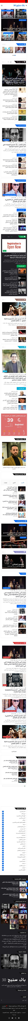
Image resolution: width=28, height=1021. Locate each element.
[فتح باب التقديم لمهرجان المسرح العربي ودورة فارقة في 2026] (23, 895)
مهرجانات (21, 44)
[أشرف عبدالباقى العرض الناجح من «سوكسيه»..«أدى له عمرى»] (22, 407)
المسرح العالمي (23, 20)
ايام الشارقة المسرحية (8, 33)
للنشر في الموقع (13, 1012)
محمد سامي (21, 84)
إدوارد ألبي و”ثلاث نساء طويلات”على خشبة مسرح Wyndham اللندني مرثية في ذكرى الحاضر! (14, 29)
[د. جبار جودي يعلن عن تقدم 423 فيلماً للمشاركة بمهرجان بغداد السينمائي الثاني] (22, 284)
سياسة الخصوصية (6, 1012)
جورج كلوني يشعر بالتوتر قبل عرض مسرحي (10, 779)
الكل (10, 61)
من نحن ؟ (14, 1014)
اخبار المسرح (23, 537)
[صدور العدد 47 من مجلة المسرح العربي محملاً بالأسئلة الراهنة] (22, 118)
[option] (14, 25)
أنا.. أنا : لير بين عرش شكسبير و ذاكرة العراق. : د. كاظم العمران (12, 1)
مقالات (24, 10)
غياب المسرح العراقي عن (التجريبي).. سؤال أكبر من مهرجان (8, 16)
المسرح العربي (21, 125)
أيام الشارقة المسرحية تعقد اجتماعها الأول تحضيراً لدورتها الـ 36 (8, 39)
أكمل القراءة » (21, 155)
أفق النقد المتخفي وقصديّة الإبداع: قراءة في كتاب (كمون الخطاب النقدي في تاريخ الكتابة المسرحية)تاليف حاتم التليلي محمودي (10, 93)
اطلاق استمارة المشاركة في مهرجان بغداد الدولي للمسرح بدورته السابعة (9, 889)
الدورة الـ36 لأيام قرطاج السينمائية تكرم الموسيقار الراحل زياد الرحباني (11, 292)
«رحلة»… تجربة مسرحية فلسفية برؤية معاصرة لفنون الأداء (10, 100)
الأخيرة (22, 482)
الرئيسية (23, 1012)
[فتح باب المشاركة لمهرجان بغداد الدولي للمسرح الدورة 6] (23, 883)
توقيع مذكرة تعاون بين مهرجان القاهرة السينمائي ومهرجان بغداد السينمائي (9, 272)
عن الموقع (19, 1012)
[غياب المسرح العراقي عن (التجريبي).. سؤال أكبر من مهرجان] (7, 13)
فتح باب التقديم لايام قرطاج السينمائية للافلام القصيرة (11, 278)
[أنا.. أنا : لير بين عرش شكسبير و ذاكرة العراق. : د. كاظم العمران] (20, 36)
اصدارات (23, 835)
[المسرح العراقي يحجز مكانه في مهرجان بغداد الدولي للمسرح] (5, 916)
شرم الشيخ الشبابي (21, 826)
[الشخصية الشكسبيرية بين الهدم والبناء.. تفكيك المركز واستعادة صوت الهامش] (22, 332)
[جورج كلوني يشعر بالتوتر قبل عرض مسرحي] (22, 780)
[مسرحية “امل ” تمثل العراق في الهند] (14, 926)
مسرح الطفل (22, 854)
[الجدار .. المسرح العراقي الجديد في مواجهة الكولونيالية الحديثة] (23, 916)
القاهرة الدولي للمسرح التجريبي (18, 822)
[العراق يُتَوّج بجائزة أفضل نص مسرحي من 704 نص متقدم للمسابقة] (14, 921)
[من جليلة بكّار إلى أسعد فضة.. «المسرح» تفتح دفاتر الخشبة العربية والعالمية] (14, 75)
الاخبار (24, 846)
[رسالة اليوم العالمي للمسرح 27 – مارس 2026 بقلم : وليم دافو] (14, 542)
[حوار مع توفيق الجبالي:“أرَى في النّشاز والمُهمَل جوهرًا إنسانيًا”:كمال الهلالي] (22, 400)
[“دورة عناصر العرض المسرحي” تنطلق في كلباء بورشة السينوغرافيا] (22, 171)
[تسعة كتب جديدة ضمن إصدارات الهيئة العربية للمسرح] (22, 112)
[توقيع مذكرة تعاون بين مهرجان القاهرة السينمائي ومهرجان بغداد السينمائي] (22, 270)
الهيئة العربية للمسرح (21, 815)
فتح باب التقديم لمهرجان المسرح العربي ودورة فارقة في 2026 (10, 895)
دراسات (23, 863)
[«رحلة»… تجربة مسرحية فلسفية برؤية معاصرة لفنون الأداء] (22, 100)
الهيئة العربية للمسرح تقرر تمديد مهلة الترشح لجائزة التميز (9, 106)
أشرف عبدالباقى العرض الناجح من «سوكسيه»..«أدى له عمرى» (10, 408)
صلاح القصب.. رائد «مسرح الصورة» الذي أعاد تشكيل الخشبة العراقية (14, 145)
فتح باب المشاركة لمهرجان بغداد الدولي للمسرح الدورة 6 (10, 882)
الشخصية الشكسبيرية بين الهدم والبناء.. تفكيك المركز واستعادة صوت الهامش (9, 333)
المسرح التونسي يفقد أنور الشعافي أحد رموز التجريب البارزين (10, 767)
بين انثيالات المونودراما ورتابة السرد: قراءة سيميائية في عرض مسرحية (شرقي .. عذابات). (10, 229)
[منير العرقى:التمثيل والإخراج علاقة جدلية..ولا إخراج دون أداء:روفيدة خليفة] (22, 393)
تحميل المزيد (14, 751)
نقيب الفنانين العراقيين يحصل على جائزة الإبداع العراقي (10, 761)
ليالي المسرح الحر (21, 848)
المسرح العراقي (23, 33)
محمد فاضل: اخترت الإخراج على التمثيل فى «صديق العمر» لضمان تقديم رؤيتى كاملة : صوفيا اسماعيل (14, 378)
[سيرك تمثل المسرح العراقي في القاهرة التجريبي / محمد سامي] (23, 921)
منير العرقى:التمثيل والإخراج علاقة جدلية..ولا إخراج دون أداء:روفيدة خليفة (10, 394)
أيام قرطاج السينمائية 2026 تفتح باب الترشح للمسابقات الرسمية (15, 256)
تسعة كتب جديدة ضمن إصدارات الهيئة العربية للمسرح (10, 112)
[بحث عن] (26, 5)
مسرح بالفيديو (22, 865)
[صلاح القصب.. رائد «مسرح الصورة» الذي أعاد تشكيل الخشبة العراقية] (22, 220)
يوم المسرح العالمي (21, 850)
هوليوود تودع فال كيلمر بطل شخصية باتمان (11, 773)
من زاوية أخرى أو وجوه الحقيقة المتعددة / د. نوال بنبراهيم (10, 340)
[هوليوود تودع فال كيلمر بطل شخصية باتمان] (22, 774)
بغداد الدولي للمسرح (21, 841)
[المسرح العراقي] (14, 561)
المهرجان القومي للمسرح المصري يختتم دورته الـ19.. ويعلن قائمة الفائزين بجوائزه (14, 966)
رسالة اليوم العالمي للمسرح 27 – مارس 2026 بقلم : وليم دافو (14, 546)
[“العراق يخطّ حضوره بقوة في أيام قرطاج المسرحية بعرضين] (14, 916)
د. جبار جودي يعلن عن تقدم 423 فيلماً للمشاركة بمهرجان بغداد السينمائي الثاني (10, 285)
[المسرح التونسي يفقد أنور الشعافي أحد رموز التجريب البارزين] (22, 768)
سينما (9, 236)
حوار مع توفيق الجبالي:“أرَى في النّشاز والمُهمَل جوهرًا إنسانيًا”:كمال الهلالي (10, 401)
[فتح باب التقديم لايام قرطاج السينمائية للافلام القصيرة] (22, 278)
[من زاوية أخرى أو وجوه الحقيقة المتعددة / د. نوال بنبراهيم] (22, 339)
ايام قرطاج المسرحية (21, 837)
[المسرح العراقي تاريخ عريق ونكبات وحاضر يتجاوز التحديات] (23, 926)
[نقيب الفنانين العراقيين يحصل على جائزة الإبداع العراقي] (22, 762)
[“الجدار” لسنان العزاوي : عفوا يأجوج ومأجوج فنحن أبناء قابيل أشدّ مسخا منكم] (5, 911)
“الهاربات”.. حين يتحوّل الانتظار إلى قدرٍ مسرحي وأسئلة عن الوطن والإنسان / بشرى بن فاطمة (10, 633)
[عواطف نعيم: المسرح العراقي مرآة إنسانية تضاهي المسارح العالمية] (14, 911)
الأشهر (14, 482)
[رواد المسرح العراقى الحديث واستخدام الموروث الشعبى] (5, 921)
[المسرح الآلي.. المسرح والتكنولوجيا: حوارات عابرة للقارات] (20, 13)
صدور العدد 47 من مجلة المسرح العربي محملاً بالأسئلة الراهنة (9, 118)
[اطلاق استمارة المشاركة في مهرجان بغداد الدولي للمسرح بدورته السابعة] (23, 889)
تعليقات (5, 482)
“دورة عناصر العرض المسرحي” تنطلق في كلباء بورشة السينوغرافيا (10, 173)
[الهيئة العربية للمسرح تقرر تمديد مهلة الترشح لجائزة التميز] (22, 106)
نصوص (23, 859)
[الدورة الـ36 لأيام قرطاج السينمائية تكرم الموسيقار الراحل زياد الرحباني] (22, 291)
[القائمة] (1, 5)
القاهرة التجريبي (22, 869)
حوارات (23, 852)
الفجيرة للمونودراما (21, 856)
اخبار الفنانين (22, 843)
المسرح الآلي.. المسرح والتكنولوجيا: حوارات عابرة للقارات (21, 16)
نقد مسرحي (22, 828)
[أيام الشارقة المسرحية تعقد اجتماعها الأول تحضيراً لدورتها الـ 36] (7, 36)
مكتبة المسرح (22, 861)
